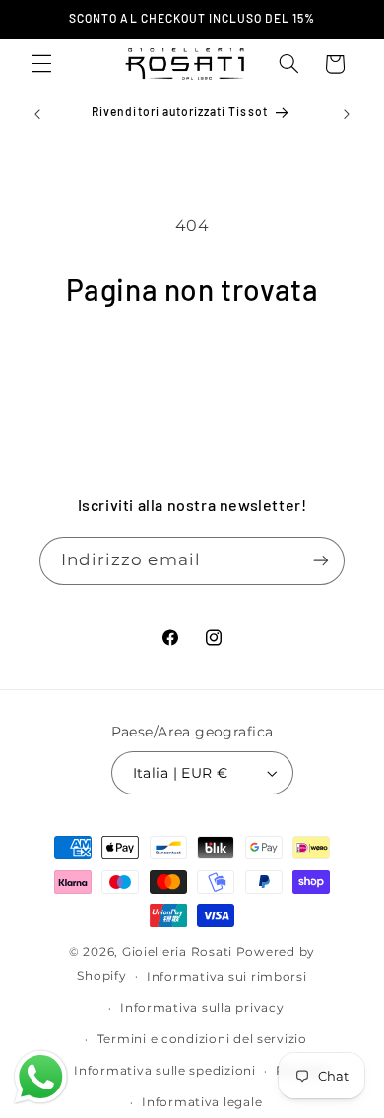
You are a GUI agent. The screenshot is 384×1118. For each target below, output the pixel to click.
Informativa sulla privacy (202, 1008)
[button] (41, 64)
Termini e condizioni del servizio (202, 1039)
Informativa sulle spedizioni (165, 1071)
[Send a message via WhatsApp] (41, 1077)
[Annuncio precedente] (37, 114)
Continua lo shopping (192, 363)
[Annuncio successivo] (346, 114)
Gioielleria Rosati (177, 952)
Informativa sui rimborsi (227, 977)
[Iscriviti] (321, 561)
